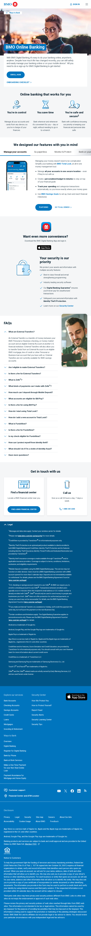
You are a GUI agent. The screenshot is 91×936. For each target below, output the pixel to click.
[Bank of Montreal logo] (11, 4)
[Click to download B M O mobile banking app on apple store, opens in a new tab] (76, 697)
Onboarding (18, 82)
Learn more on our (51, 306)
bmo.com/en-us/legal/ (18, 580)
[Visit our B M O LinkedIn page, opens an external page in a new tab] (79, 791)
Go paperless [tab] (40, 152)
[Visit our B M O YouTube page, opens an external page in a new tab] (59, 791)
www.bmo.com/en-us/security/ (30, 536)
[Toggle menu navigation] (86, 4)
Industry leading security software (57, 282)
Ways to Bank (14, 13)
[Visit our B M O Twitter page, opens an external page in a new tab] (65, 791)
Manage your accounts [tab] (15, 152)
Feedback (54, 821)
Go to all (62, 207)
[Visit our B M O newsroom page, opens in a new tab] (85, 791)
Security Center (66, 306)
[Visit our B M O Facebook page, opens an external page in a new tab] (72, 791)
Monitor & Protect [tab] (63, 152)
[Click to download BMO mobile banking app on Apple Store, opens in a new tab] (44, 248)
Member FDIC (31, 844)
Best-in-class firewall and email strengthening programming (56, 276)
